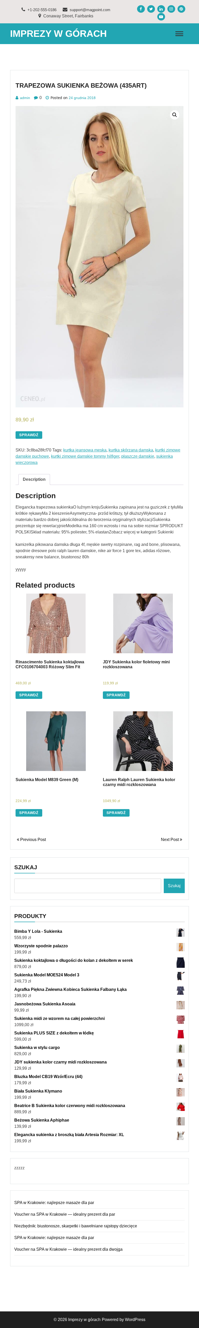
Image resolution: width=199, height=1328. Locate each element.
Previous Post (32, 839)
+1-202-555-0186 (41, 10)
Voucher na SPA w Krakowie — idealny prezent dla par (64, 1214)
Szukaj (25, 867)
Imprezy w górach (58, 33)
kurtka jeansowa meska (84, 450)
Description (34, 479)
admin (25, 98)
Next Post (170, 839)
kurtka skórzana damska (131, 450)
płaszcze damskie (137, 456)
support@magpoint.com (89, 10)
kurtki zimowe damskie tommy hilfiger (85, 456)
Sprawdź (29, 435)
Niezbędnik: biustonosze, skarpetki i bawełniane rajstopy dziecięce (75, 1226)
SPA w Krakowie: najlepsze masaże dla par (54, 1202)
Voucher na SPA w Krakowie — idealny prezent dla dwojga (68, 1249)
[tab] (34, 479)
